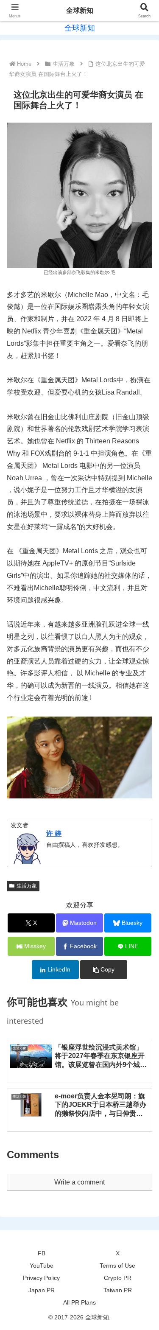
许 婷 (53, 833)
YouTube (41, 1265)
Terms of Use (117, 1265)
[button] (103, 969)
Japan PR (41, 1290)
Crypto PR (117, 1277)
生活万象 (27, 886)
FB (41, 1253)
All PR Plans (79, 1302)
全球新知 (79, 10)
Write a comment (79, 1182)
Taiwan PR (117, 1290)
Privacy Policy (41, 1277)
